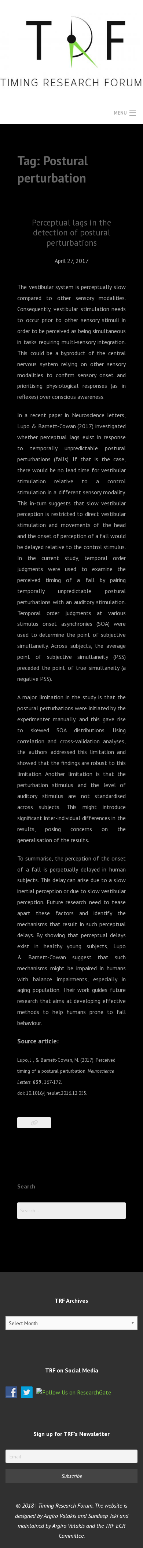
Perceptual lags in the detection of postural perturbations (71, 232)
